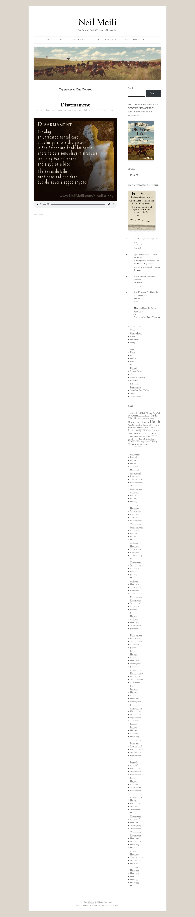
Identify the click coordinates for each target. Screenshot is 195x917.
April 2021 (134, 657)
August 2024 (135, 530)
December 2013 (136, 794)
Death (155, 422)
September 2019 (136, 718)
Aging (141, 413)
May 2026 (133, 464)
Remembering (135, 387)
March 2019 (134, 737)
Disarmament (75, 105)
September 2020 (136, 679)
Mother (147, 434)
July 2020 (133, 686)
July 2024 (133, 533)
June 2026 (133, 460)
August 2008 (135, 819)
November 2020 (136, 673)
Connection (134, 422)
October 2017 (135, 772)
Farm (132, 346)
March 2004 (134, 838)
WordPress (115, 905)
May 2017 (133, 781)
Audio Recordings (42, 110)
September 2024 (136, 527)
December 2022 (136, 594)
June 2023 (133, 575)
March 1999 (134, 870)
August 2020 (135, 683)
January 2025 (134, 514)
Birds (154, 416)
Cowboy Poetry (136, 333)
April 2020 (134, 695)
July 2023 (133, 571)
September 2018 (136, 756)
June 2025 (133, 498)
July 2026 (133, 457)
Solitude (147, 442)
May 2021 (133, 654)
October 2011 (135, 806)
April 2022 (134, 619)
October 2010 (135, 810)
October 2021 (135, 638)
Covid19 (145, 422)
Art (154, 413)
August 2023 (135, 568)
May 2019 (133, 730)
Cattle (132, 330)
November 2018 (136, 749)
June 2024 (133, 537)
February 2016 (135, 787)
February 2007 (135, 826)
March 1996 (134, 876)
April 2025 (134, 505)
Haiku (132, 352)
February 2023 (135, 587)
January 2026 (135, 476)
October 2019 (135, 714)
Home (49, 40)
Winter (138, 444)
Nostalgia (133, 368)
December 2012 (136, 797)
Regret (153, 439)
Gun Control (68, 110)
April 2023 (134, 581)
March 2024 (134, 546)
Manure (133, 358)
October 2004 (135, 835)
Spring (153, 441)
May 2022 (133, 616)
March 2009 (134, 813)
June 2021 (133, 651)
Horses (150, 431)
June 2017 (133, 778)
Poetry (143, 436)
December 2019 (136, 708)
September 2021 (136, 641)
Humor (156, 430)
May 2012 (133, 800)
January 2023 (134, 591)
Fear (152, 425)
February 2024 (135, 549)
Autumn (141, 416)
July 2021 (133, 648)
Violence (94, 110)
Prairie (148, 436)
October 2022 (135, 600)
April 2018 (134, 765)
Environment (135, 339)
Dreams (135, 425)
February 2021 (135, 664)
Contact (62, 40)
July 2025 (133, 495)
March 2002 (134, 848)
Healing (138, 430)
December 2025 (136, 479)
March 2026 (134, 470)
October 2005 (135, 832)
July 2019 (133, 724)
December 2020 (136, 670)
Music (153, 433)
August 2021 (134, 645)
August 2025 (134, 492)
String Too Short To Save (140, 390)
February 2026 (135, 473)
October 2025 (135, 486)
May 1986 (133, 886)
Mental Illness (84, 110)
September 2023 (136, 565)
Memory (141, 434)
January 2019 (134, 743)
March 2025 (134, 508)
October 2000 (135, 860)
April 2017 (134, 784)
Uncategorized (135, 397)
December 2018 (136, 746)
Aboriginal (132, 413)
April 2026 (134, 467)
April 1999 (134, 867)
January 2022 (134, 629)
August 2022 (135, 606)
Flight (132, 349)
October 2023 (135, 562)
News (53, 110)
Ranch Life (134, 381)
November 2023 (136, 559)
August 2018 (135, 759)
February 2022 (135, 625)
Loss (130, 434)
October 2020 (135, 676)
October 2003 (135, 841)
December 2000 (136, 857)
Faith (142, 425)
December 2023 (136, 556)
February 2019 (135, 740)
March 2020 (134, 699)
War (131, 444)
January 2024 (135, 552)
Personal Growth (136, 371)
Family (132, 343)
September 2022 (136, 603)
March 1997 (134, 873)
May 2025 (133, 502)
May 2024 (133, 540)
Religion (132, 441)
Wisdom (146, 445)
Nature (132, 362)
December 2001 (136, 851)
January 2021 (134, 667)
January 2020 (135, 705)
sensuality (140, 441)
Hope (144, 430)
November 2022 (136, 597)
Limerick (133, 355)
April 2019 (134, 733)
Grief (131, 430)
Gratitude (152, 428)
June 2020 (134, 689)
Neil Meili (97, 23)
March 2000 (134, 864)
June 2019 (133, 727)
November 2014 (136, 791)
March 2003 (134, 845)
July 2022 (133, 610)
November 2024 (136, 521)
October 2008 (135, 816)
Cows (132, 336)
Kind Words (112, 40)
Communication (148, 419)
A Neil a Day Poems (134, 40)
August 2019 (135, 721)
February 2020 (135, 702)
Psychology (133, 439)
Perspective (137, 437)
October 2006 (135, 829)
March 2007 (134, 822)
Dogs (130, 425)
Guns (76, 110)
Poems (96, 40)
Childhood (134, 419)
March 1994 (134, 883)
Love (135, 433)
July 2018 (133, 762)
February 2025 (135, 511)
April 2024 (134, 543)
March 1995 (134, 879)
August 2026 (135, 454)
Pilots (132, 374)
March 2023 (134, 584)
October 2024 (135, 524)
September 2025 (136, 489)
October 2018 (135, 752)
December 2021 (136, 632)
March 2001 (134, 854)
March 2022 (134, 622)
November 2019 (136, 711)
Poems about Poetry (137, 378)
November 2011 (136, 803)
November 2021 (136, 635)
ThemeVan (96, 905)
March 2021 (134, 660)
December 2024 (136, 518)
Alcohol (149, 413)
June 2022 (133, 613)
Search (130, 88)
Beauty (147, 416)
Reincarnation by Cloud (148, 254)
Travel (132, 393)
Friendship (142, 427)
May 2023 (133, 578)
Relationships (135, 384)
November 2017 (136, 768)
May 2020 (134, 692)
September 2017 (136, 775)
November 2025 (136, 483)
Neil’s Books (80, 40)
